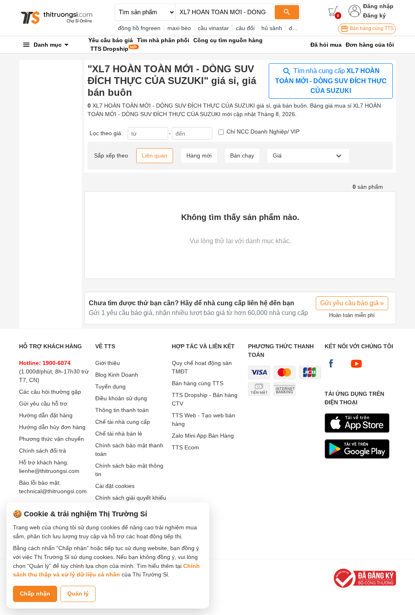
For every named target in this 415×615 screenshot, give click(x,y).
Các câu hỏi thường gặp (50, 391)
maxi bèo (179, 28)
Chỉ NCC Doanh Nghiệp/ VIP (263, 131)
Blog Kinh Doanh (116, 374)
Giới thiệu (107, 363)
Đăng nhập (378, 6)
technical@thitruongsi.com (53, 491)
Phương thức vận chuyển (51, 439)
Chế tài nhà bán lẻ (118, 433)
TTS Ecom (185, 447)
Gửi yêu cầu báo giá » (352, 303)
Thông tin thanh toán (122, 410)
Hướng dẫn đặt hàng (46, 415)
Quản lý (78, 593)
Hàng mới (199, 155)
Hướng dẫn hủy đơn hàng (52, 427)
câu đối (245, 28)
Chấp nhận (35, 593)
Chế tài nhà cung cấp (122, 422)
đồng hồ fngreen (139, 28)
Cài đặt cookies (115, 486)
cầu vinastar (213, 28)
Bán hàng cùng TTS (371, 28)
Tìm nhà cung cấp (331, 80)
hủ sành (271, 28)
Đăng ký (374, 15)
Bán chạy (242, 155)
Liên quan (154, 155)
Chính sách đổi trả (42, 450)
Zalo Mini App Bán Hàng (203, 435)
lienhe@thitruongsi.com (49, 471)
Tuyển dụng (110, 386)
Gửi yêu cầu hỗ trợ (43, 403)
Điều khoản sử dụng (121, 398)
